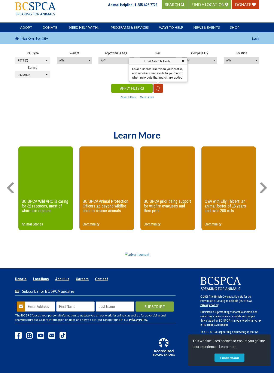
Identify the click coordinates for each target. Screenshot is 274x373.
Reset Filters (128, 97)
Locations (41, 279)
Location (241, 53)
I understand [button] (229, 358)
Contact (101, 279)
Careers (82, 279)
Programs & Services (130, 27)
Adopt (26, 27)
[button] (175, 4)
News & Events (206, 27)
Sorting (32, 67)
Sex (158, 53)
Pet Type (33, 53)
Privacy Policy (138, 320)
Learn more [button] (227, 347)
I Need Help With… (83, 27)
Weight (74, 53)
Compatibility (199, 53)
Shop (235, 27)
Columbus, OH (34, 38)
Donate (50, 27)
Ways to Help (171, 27)
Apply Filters (132, 88)
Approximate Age (116, 53)
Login (255, 38)
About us (62, 279)
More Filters (147, 97)
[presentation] (10, 188)
